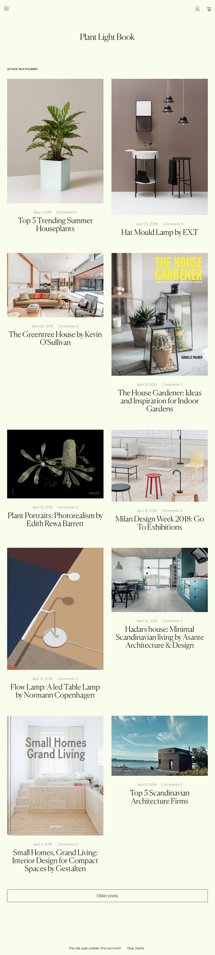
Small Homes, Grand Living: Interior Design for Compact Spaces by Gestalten (55, 860)
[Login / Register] (197, 8)
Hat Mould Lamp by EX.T (159, 232)
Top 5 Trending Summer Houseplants (55, 224)
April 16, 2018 (147, 510)
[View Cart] (209, 8)
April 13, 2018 (147, 621)
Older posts (107, 895)
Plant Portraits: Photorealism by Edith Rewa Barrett (55, 519)
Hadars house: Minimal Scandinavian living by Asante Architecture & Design (160, 637)
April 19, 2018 (42, 507)
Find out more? (111, 948)
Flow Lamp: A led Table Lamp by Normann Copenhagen (55, 690)
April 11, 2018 (42, 844)
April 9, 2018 (147, 784)
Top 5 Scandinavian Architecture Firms (160, 796)
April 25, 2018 (146, 224)
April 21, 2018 (147, 384)
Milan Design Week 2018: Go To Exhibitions (159, 522)
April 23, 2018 (42, 326)
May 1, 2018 (42, 212)
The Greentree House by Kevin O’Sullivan (55, 338)
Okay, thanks (135, 948)
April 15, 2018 (42, 678)
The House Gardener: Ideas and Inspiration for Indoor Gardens (160, 400)
